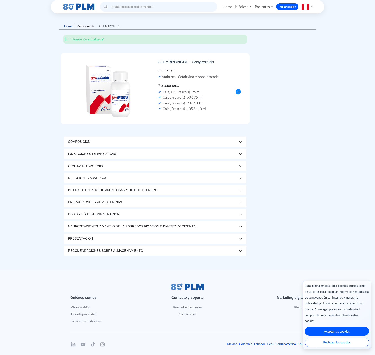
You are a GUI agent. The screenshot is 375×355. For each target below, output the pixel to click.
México (232, 344)
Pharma (299, 307)
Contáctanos (187, 314)
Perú (270, 344)
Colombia (245, 344)
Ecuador (259, 344)
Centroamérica (286, 344)
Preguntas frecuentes (187, 307)
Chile (301, 344)
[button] (307, 6)
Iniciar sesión (287, 6)
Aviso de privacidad (83, 314)
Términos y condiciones (85, 321)
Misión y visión (80, 307)
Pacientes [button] (262, 6)
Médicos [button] (242, 6)
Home (227, 6)
